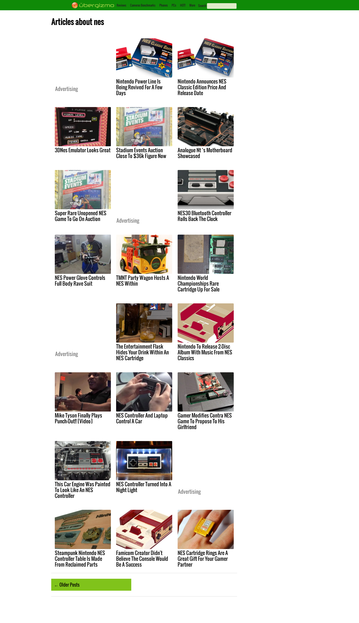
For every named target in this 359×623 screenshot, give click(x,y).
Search (202, 5)
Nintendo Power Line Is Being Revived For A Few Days (139, 87)
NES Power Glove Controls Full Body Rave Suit (80, 280)
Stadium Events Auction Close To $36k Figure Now (141, 153)
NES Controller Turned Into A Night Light (143, 487)
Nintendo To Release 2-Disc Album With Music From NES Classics (205, 352)
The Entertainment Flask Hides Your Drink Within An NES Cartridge (142, 352)
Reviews (121, 5)
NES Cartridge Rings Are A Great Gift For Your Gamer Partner (203, 558)
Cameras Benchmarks (142, 5)
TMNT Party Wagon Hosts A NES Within (142, 280)
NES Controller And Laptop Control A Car (142, 418)
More (192, 5)
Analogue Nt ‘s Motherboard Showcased (205, 153)
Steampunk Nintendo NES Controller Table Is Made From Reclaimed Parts (80, 558)
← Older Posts (66, 584)
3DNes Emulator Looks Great (83, 150)
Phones (163, 5)
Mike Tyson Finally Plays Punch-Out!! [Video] (78, 418)
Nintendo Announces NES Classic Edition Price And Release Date (202, 87)
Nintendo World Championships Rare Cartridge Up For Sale (199, 283)
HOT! (182, 5)
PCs (174, 5)
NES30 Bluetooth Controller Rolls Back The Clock (204, 215)
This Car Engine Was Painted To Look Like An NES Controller (82, 489)
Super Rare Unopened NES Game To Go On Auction (80, 215)
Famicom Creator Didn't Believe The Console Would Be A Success (142, 558)
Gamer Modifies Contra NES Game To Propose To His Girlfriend (205, 421)
